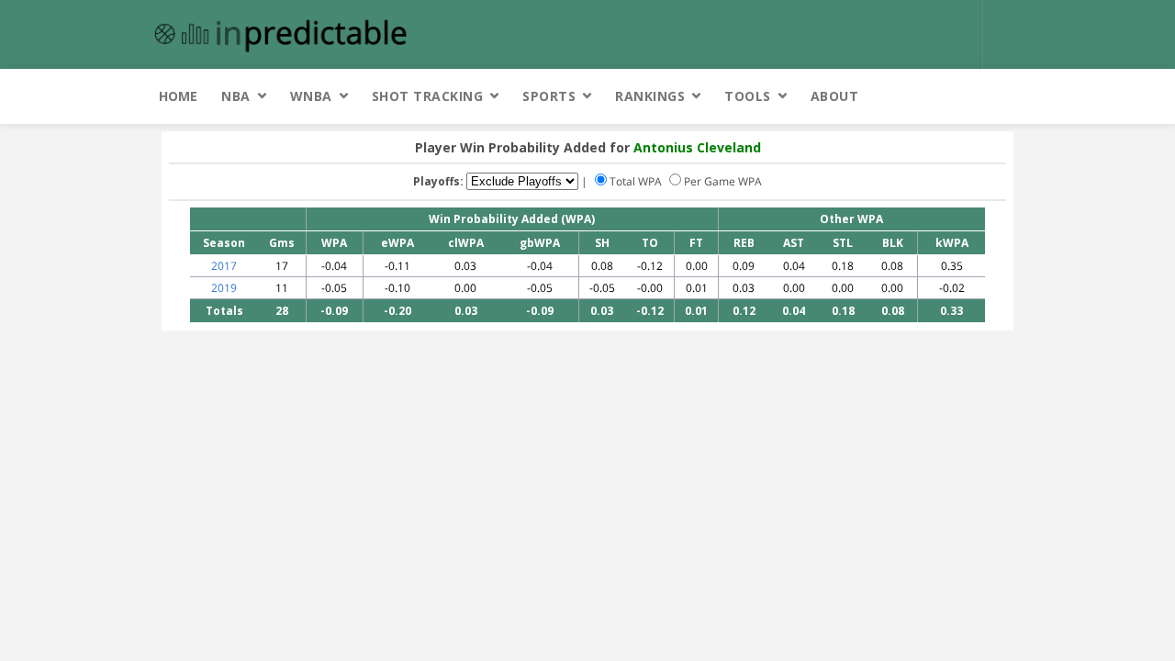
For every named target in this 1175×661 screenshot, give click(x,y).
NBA (236, 96)
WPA (334, 243)
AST (793, 243)
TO (650, 243)
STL (843, 243)
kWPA (951, 243)
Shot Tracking (428, 96)
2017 (224, 266)
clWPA (466, 243)
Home (178, 96)
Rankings (650, 96)
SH (602, 243)
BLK (892, 243)
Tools (747, 96)
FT (696, 243)
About (835, 96)
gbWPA (540, 243)
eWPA (397, 243)
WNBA (311, 96)
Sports (549, 96)
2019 (224, 288)
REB (744, 243)
